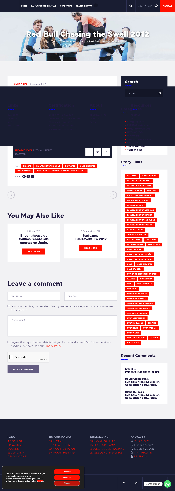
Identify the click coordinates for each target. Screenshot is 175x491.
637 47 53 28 (141, 441)
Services (95, 118)
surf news (132, 328)
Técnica (131, 150)
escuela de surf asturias (140, 210)
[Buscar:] (144, 93)
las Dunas (151, 240)
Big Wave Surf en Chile (48, 166)
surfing (152, 323)
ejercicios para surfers (140, 195)
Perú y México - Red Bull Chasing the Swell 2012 (60, 171)
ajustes (40, 481)
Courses (13, 115)
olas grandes (24, 171)
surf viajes (133, 333)
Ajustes (67, 483)
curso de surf (134, 190)
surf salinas (150, 328)
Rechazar (67, 477)
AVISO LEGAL (16, 441)
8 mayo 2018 (33, 231)
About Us (14, 126)
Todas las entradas (69, 41)
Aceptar (67, 471)
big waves (70, 166)
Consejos (132, 121)
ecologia (152, 190)
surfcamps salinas (137, 313)
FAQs (93, 122)
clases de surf (149, 176)
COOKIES (13, 448)
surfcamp (132, 289)
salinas (131, 279)
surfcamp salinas (136, 298)
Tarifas (13, 118)
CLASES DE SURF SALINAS (106, 452)
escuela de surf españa (139, 215)
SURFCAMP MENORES (62, 452)
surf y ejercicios (136, 338)
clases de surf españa (139, 181)
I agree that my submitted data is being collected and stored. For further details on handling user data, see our (61, 344)
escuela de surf (135, 205)
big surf (27, 166)
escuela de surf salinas (140, 225)
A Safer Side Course (62, 126)
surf (129, 284)
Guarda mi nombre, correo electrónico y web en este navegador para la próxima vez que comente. (62, 308)
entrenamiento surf (138, 200)
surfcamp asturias (137, 294)
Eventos (132, 125)
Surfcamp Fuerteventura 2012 (91, 237)
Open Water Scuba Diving (65, 118)
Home (51, 41)
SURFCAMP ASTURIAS (62, 448)
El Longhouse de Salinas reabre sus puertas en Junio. (34, 239)
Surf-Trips (21, 84)
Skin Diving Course (61, 115)
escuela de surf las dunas (141, 220)
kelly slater (133, 240)
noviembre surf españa (139, 254)
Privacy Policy (53, 346)
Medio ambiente (136, 128)
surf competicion (136, 318)
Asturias (132, 176)
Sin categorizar (136, 139)
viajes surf (133, 343)
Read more (34, 251)
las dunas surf (135, 244)
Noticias (132, 132)
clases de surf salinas (139, 186)
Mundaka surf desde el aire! (142, 371)
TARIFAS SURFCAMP (102, 445)
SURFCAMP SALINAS (102, 441)
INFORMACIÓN (143, 452)
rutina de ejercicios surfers (142, 274)
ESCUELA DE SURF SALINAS (107, 448)
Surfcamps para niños (138, 308)
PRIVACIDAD (15, 445)
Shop (11, 122)
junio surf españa (136, 235)
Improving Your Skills (63, 129)
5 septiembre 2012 (90, 231)
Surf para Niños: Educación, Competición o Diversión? (142, 383)
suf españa (146, 279)
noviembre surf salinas (139, 259)
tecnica (154, 338)
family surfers (135, 230)
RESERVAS (140, 456)
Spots (130, 143)
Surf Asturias (144, 284)
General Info (98, 115)
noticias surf (134, 249)
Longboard (154, 244)
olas (129, 264)
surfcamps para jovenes (140, 303)
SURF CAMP (56, 441)
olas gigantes (87, 166)
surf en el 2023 (135, 323)
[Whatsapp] (167, 484)
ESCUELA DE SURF (60, 445)
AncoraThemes (23, 150)
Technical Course (60, 122)
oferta (131, 135)
